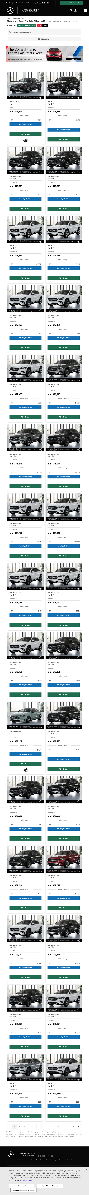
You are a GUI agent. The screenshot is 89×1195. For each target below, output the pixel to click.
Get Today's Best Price (25, 124)
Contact (69, 1160)
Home (20, 1160)
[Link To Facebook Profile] (40, 1156)
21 (73, 1127)
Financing (53, 1160)
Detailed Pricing (24, 115)
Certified (34, 1160)
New (26, 1160)
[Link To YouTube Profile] (48, 1156)
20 (68, 1127)
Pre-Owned (43, 1160)
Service (61, 1160)
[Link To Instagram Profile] (52, 1156)
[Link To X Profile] (44, 1156)
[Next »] (78, 1126)
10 (58, 1127)
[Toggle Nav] (86, 10)
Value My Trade (25, 134)
